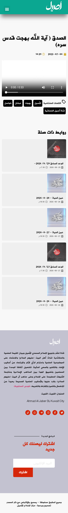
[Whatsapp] (34, 412)
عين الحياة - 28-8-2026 (49, 198)
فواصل (7, 103)
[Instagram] (48, 412)
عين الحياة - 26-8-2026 (49, 301)
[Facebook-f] (55, 412)
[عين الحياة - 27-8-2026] (56, 217)
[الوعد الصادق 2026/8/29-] (56, 148)
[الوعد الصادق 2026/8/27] (56, 252)
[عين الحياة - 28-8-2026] (56, 183)
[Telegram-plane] (41, 412)
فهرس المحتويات (22, 386)
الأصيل (37, 103)
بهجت (28, 103)
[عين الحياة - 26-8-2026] (56, 286)
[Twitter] (61, 412)
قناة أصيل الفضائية (55, 110)
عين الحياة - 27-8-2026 (49, 232)
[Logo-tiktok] (27, 412)
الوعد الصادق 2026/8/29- (48, 163)
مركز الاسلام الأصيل (26, 505)
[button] (7, 9)
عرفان (18, 103)
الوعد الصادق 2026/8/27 (49, 266)
